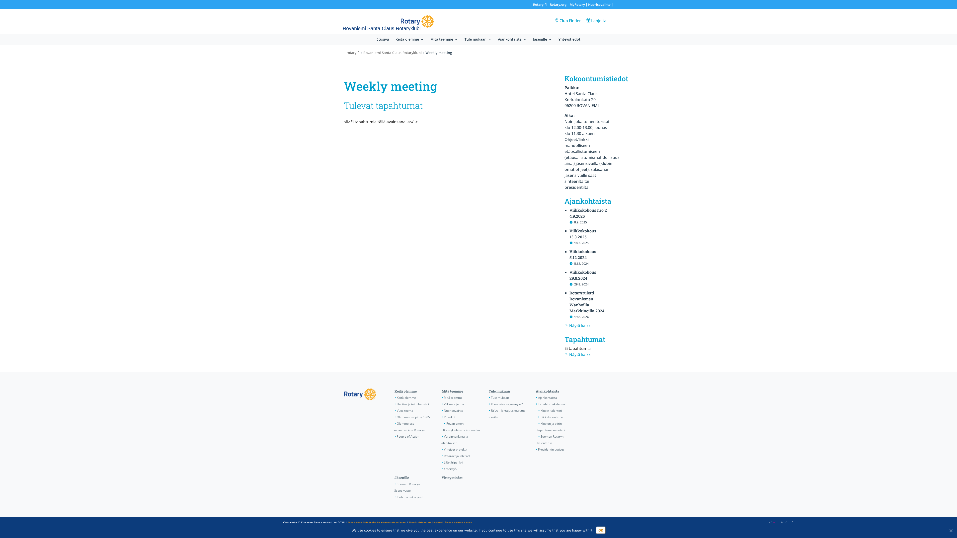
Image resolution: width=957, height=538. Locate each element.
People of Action (408, 436)
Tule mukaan (475, 40)
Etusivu (383, 40)
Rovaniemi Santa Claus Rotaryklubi (392, 52)
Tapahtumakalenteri (552, 404)
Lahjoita (598, 20)
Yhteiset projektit (455, 449)
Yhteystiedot (569, 40)
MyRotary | (579, 4)
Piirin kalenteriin (552, 417)
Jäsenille (540, 40)
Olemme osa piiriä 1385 (413, 417)
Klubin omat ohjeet (410, 497)
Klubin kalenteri (551, 410)
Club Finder (570, 20)
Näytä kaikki (580, 325)
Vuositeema (405, 410)
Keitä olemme (407, 40)
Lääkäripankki (453, 462)
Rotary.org (558, 4)
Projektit (449, 417)
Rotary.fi (540, 4)
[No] (950, 530)
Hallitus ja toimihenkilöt (413, 404)
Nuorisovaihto (599, 4)
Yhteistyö (450, 469)
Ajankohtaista (510, 40)
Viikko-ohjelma (454, 404)
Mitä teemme (441, 40)
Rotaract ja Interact (457, 456)
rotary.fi (353, 52)
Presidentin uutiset (551, 449)
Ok (600, 530)
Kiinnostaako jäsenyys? (507, 404)
